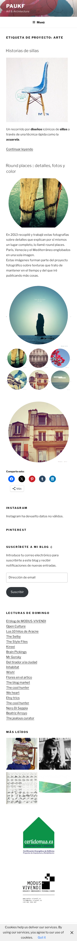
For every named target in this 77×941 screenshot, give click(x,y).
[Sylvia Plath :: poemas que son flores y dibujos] (55, 754)
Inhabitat (12, 667)
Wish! (10, 672)
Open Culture (16, 626)
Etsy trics (13, 698)
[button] (38, 315)
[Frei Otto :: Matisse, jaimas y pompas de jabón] (22, 789)
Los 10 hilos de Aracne (22, 631)
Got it (42, 937)
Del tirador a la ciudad (21, 662)
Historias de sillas (22, 50)
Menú (41, 22)
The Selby (13, 636)
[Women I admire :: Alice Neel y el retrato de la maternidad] (22, 754)
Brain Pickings (16, 652)
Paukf (15, 6)
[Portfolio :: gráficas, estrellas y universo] (55, 789)
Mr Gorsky (13, 657)
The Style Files (17, 641)
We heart (13, 693)
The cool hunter (17, 687)
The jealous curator (20, 718)
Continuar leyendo (19, 149)
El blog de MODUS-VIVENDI (26, 621)
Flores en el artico (19, 677)
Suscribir (17, 592)
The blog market (18, 682)
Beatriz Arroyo (16, 713)
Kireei (10, 647)
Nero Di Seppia (17, 708)
